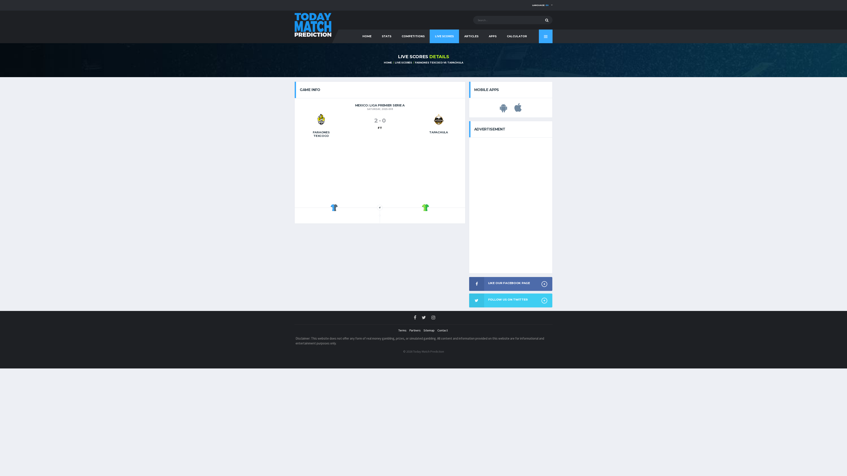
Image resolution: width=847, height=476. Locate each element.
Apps (493, 36)
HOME (366, 36)
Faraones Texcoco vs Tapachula (439, 62)
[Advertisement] (380, 172)
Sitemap (429, 330)
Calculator (517, 36)
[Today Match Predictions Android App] (503, 110)
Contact (442, 330)
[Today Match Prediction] (313, 24)
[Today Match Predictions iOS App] (518, 110)
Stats (386, 36)
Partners (415, 330)
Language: (540, 5)
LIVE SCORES (403, 62)
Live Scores (444, 36)
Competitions (413, 36)
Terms (402, 330)
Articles (471, 36)
